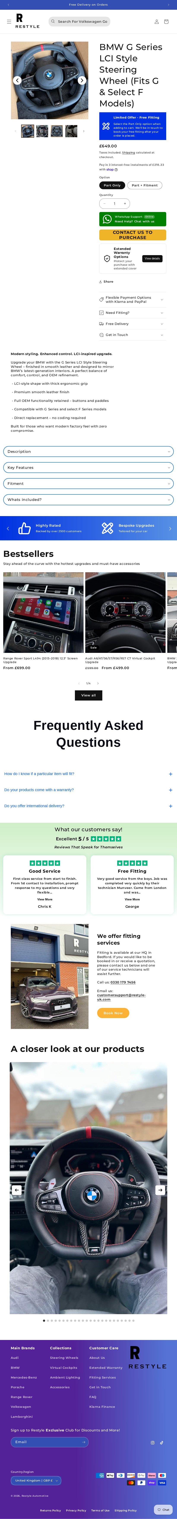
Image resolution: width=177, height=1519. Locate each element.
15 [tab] (98, 1321)
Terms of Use (100, 1510)
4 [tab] (56, 1321)
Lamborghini (22, 1417)
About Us (97, 1358)
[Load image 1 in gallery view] (27, 131)
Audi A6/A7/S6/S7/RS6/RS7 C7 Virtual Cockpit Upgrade (120, 660)
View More (44, 899)
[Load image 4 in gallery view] (71, 131)
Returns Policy (50, 1510)
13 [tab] (91, 1321)
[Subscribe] (83, 1442)
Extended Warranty (105, 1368)
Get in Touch (100, 1387)
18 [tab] (110, 1321)
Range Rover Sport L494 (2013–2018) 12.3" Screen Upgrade (40, 660)
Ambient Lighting (65, 1377)
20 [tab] (118, 1321)
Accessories (60, 1387)
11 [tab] (83, 1321)
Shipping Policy (126, 1510)
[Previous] (17, 1190)
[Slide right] (83, 131)
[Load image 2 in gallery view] (42, 131)
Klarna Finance (102, 1407)
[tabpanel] (88, 1188)
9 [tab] (75, 1321)
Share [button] (109, 282)
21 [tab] (122, 1321)
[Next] (160, 1190)
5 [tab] (59, 1321)
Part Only (112, 185)
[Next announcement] (168, 5)
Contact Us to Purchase (133, 235)
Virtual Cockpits (63, 1368)
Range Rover (22, 1397)
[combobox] (79, 21)
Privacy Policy (76, 1510)
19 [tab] (114, 1321)
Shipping (128, 152)
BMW (15, 1368)
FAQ (92, 1397)
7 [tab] (67, 1321)
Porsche (17, 1387)
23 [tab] (129, 1321)
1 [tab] (44, 1321)
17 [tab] (106, 1321)
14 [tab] (94, 1321)
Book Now (113, 1013)
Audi (15, 1358)
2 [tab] (48, 1321)
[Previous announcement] (8, 5)
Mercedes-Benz (24, 1377)
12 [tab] (87, 1321)
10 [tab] (79, 1321)
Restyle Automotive (35, 1495)
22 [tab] (126, 1321)
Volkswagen (21, 1407)
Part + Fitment (145, 185)
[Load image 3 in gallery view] (57, 131)
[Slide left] (15, 131)
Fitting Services (102, 1377)
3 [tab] (52, 1321)
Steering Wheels (64, 1358)
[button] (9, 21)
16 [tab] (102, 1321)
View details (152, 258)
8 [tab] (71, 1321)
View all (88, 695)
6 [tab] (63, 1321)
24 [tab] (133, 1321)
